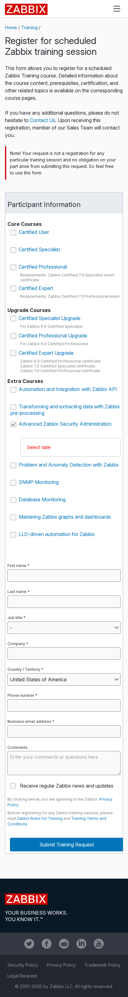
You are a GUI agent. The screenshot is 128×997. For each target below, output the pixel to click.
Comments (17, 747)
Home (11, 27)
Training (29, 27)
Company (16, 643)
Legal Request (22, 975)
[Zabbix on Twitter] (29, 944)
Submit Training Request (66, 844)
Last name (16, 591)
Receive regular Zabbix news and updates (66, 786)
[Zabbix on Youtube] (99, 944)
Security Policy (22, 965)
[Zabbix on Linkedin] (81, 944)
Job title (14, 617)
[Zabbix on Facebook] (47, 944)
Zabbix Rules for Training (39, 818)
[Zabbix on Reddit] (64, 944)
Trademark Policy (103, 965)
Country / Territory (23, 669)
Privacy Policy (61, 965)
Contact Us (42, 120)
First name (16, 565)
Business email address (29, 721)
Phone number (20, 695)
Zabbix (26, 9)
